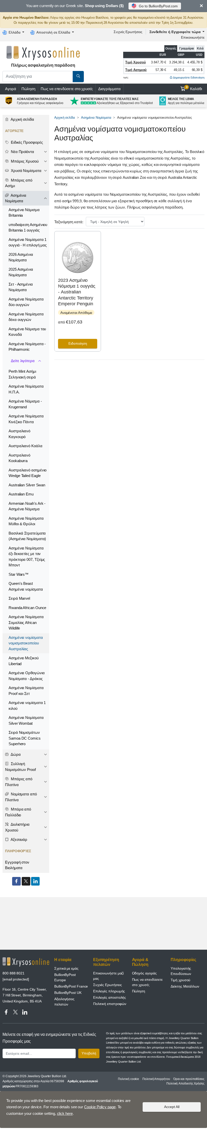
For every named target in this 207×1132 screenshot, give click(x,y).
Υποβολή (89, 1053)
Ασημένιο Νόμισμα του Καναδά (27, 332)
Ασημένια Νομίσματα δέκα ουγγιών (26, 317)
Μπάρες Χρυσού (24, 161)
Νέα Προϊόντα (22, 151)
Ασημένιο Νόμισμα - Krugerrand (25, 404)
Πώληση (28, 89)
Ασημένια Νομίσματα (96, 117)
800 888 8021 (13, 973)
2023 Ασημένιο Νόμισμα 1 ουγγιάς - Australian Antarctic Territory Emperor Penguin (76, 292)
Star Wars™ (19, 574)
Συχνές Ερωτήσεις (128, 32)
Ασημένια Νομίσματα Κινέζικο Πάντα (26, 419)
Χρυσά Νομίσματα (25, 170)
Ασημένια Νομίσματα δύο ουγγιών (26, 302)
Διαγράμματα (109, 89)
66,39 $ (197, 70)
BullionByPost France (71, 986)
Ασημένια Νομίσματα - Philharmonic (27, 347)
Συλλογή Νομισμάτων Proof (20, 767)
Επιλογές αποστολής (109, 997)
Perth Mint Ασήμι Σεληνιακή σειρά (22, 374)
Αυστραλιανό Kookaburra (19, 458)
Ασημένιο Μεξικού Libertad (24, 661)
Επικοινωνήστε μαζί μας (108, 975)
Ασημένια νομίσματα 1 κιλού (27, 705)
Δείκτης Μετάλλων (185, 986)
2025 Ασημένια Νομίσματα (21, 272)
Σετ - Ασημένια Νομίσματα (21, 287)
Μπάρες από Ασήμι (18, 183)
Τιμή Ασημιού (136, 70)
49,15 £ (179, 70)
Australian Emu (21, 494)
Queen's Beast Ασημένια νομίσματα (26, 586)
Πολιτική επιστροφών (109, 1004)
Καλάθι (194, 88)
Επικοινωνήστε (192, 37)
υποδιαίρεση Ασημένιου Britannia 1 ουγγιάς (28, 227)
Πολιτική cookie (128, 1079)
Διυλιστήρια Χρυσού (17, 827)
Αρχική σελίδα (64, 117)
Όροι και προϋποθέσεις (188, 1079)
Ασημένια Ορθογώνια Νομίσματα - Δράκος (27, 676)
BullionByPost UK (68, 993)
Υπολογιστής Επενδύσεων (181, 971)
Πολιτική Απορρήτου (156, 1079)
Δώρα (15, 754)
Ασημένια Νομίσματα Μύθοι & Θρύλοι (26, 521)
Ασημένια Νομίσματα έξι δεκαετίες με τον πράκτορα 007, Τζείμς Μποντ (27, 556)
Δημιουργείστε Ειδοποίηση (188, 77)
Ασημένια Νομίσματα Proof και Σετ (26, 691)
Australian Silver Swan (27, 485)
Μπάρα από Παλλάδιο (18, 812)
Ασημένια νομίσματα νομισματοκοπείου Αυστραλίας (26, 643)
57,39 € (161, 70)
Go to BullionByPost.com (158, 6)
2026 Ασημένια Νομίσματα (21, 257)
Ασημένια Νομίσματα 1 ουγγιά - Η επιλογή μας (28, 242)
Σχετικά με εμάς (66, 968)
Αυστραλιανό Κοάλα (25, 446)
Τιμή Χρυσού (135, 62)
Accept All (171, 1107)
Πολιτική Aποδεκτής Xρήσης (185, 1083)
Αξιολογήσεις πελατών (64, 1001)
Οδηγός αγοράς (144, 973)
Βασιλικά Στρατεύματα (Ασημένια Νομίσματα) (27, 536)
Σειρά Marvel (19, 598)
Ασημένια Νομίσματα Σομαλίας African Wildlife (26, 622)
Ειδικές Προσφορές (26, 142)
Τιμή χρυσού (180, 980)
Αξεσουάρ (18, 839)
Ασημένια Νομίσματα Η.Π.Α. (26, 389)
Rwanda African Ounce (27, 608)
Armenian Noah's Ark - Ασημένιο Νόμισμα (27, 506)
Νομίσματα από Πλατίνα (21, 797)
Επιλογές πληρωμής (109, 991)
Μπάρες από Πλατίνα (18, 782)
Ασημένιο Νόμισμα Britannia (24, 213)
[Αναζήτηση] (78, 76)
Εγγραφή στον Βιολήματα (17, 865)
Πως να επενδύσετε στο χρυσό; (67, 89)
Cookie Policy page (100, 1107)
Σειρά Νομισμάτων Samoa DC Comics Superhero (25, 738)
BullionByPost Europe (65, 977)
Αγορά (10, 89)
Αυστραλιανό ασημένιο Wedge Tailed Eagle (27, 473)
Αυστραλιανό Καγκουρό (19, 434)
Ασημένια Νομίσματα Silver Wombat (26, 720)
